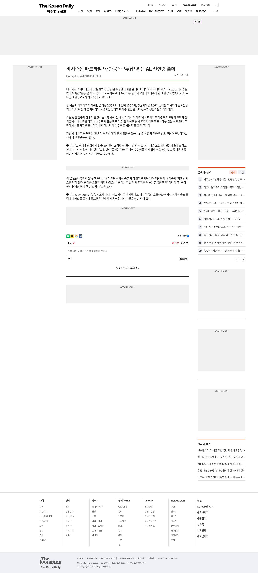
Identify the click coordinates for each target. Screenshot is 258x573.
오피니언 (43, 539)
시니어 (95, 535)
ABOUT (80, 558)
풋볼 (120, 535)
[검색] (217, 11)
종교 (94, 516)
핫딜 (170, 11)
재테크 (69, 520)
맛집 (173, 539)
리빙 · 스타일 (98, 525)
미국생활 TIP (150, 520)
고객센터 (151, 558)
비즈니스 (69, 530)
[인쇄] (182, 75)
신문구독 (149, 5)
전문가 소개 (150, 516)
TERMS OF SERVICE (126, 558)
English (174, 5)
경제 (97, 11)
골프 (120, 539)
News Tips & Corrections (167, 558)
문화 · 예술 (97, 530)
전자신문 (162, 5)
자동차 (69, 535)
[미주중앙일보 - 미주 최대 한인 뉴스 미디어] (56, 8)
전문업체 (175, 525)
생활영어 (201, 518)
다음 (243, 259)
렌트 (173, 511)
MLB (120, 525)
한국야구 (122, 520)
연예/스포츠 (121, 11)
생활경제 (69, 511)
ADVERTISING (92, 558)
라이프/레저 (97, 506)
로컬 (242, 172)
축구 (120, 544)
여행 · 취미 (97, 520)
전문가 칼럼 (150, 511)
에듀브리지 (202, 512)
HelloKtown (156, 11)
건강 (94, 511)
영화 (120, 511)
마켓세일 (175, 535)
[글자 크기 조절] (177, 75)
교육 (179, 11)
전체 (80, 11)
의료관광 (201, 11)
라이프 (107, 11)
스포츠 (121, 516)
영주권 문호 (150, 525)
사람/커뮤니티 (45, 516)
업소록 (189, 11)
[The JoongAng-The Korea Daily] (50, 563)
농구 (120, 530)
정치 (41, 530)
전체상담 (148, 506)
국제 (41, 535)
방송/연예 (122, 506)
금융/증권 (70, 516)
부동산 (69, 525)
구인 (173, 506)
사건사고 (43, 511)
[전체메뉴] (211, 11)
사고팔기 (175, 530)
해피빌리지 (202, 536)
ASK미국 (141, 11)
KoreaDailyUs (205, 506)
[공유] (187, 75)
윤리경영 (141, 558)
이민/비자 (43, 520)
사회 (89, 11)
